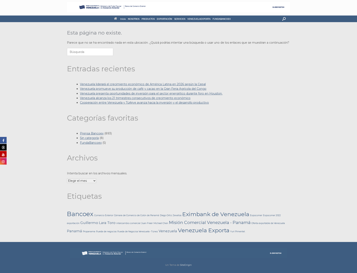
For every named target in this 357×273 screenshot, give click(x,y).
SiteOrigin (186, 264)
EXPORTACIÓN (164, 19)
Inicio (123, 19)
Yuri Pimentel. (237, 231)
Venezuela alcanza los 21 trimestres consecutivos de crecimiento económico (135, 98)
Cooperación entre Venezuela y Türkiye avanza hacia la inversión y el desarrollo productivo (144, 102)
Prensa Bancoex (92, 133)
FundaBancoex (91, 143)
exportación (73, 223)
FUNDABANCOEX (222, 19)
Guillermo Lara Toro (97, 223)
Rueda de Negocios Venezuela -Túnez (137, 231)
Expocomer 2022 (272, 215)
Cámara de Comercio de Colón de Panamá (136, 215)
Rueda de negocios (106, 231)
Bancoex (80, 214)
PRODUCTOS (148, 19)
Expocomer (256, 215)
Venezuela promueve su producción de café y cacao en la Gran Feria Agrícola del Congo (143, 89)
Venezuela (168, 231)
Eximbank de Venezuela (215, 214)
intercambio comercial (128, 223)
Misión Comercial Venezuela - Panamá (210, 222)
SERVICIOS (179, 19)
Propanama (89, 231)
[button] (284, 19)
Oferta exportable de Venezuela (268, 223)
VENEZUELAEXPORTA (199, 19)
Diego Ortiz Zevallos (170, 215)
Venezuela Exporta (203, 230)
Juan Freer (147, 223)
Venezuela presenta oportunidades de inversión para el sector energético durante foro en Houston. (151, 93)
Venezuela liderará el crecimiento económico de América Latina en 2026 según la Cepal (143, 84)
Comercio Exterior (103, 215)
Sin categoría (89, 138)
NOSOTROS (133, 19)
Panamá (74, 231)
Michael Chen (161, 223)
